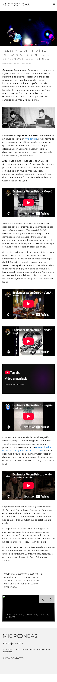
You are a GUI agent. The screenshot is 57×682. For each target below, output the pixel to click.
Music (17, 64)
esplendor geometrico (28, 577)
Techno (34, 584)
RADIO (7, 643)
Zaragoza (11, 587)
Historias (10, 584)
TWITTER (8, 652)
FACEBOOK (43, 649)
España (9, 577)
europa (9, 580)
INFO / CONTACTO (13, 658)
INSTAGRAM (28, 649)
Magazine (7, 64)
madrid (23, 584)
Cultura (10, 574)
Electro (22, 574)
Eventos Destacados (27, 580)
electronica (36, 574)
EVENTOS (17, 643)
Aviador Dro (31, 139)
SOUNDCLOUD (11, 649)
